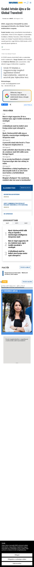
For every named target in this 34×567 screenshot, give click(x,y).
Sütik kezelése (17, 563)
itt (24, 340)
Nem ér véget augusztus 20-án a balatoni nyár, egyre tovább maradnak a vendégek (18, 244)
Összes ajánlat (25, 267)
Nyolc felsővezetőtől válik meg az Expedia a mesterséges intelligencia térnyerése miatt (17, 233)
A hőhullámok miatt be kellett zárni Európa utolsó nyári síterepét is (17, 253)
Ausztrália (28, 105)
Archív (11, 18)
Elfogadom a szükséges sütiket (17, 559)
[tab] (7, 223)
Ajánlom (6, 104)
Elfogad (17, 555)
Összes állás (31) (25, 187)
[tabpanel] (17, 243)
